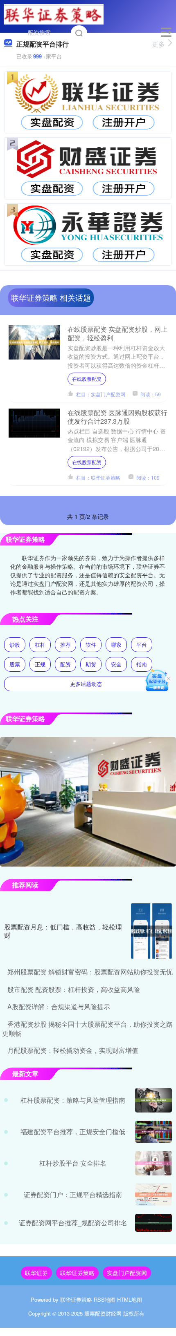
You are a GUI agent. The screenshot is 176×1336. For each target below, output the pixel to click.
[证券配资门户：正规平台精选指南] (153, 1195)
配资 (65, 664)
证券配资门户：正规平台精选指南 (73, 1194)
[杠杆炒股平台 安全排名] (153, 1163)
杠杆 (40, 644)
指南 (141, 664)
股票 (14, 664)
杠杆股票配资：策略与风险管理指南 (72, 1100)
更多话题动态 (86, 684)
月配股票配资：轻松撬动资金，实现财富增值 (72, 1050)
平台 (141, 644)
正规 (40, 664)
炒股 (14, 644)
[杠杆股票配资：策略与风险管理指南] (153, 1100)
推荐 (65, 644)
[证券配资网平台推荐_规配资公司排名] (153, 1222)
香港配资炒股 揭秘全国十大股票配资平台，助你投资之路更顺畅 (87, 1028)
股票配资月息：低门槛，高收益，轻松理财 (63, 931)
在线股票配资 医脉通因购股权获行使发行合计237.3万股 (117, 417)
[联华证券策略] (54, 13)
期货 (91, 664)
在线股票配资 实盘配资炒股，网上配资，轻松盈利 (117, 333)
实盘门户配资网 (127, 1273)
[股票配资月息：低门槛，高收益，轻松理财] (151, 931)
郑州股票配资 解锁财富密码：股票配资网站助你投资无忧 (90, 971)
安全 (116, 664)
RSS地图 (104, 1299)
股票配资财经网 (103, 1313)
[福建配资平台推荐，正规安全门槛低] (153, 1132)
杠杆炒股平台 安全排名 (72, 1163)
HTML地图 (129, 1299)
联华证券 (36, 1273)
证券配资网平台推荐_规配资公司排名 (73, 1222)
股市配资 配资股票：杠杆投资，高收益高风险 (73, 989)
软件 (91, 644)
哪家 (116, 644)
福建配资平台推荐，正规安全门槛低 (72, 1131)
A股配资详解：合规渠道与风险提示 (58, 1006)
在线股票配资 (87, 378)
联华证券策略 (77, 1273)
